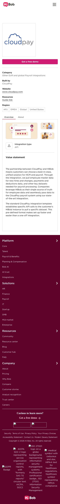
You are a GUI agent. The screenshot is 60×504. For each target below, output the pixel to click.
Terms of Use (18, 433)
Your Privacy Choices (47, 433)
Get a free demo (30, 62)
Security (7, 433)
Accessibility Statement (13, 437)
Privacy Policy (31, 433)
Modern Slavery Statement (46, 437)
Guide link (7, 100)
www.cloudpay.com (12, 92)
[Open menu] (54, 4)
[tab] (9, 117)
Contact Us (28, 437)
